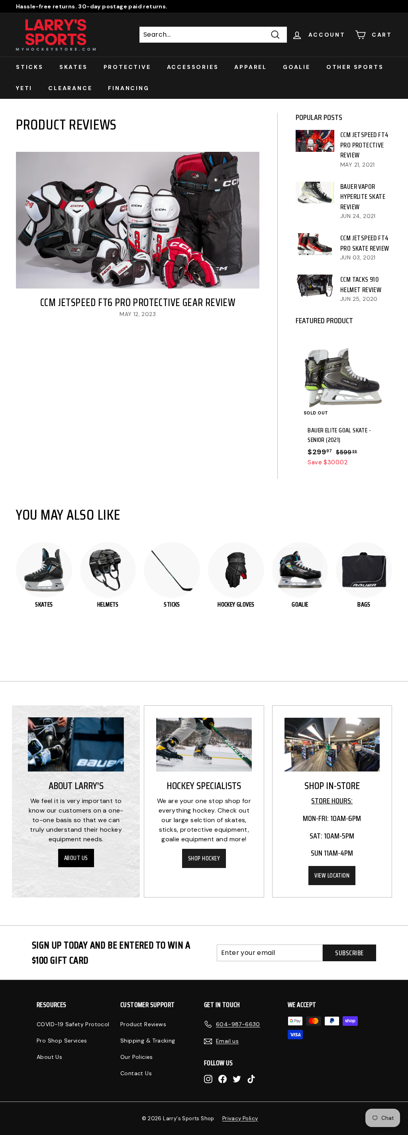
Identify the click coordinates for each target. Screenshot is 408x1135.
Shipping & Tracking (147, 1040)
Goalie (296, 67)
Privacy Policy (240, 1118)
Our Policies (136, 1056)
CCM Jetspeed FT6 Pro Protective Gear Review (137, 302)
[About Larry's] (76, 744)
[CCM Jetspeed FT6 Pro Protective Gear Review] (137, 220)
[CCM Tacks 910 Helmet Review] (315, 285)
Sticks (29, 67)
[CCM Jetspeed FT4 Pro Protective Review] (315, 140)
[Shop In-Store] (332, 745)
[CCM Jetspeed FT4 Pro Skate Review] (315, 244)
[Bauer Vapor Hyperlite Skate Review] (315, 192)
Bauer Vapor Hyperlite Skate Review (362, 196)
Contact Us (136, 1073)
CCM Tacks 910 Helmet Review (360, 284)
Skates (73, 67)
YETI (24, 88)
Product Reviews (143, 1024)
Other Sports (355, 67)
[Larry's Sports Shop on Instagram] (208, 1078)
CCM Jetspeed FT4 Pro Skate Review (364, 243)
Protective (127, 67)
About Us (76, 858)
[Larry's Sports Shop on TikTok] (251, 1078)
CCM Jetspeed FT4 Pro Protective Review (364, 145)
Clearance (70, 88)
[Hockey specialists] (203, 745)
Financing (128, 88)
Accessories (193, 67)
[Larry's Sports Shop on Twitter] (237, 1078)
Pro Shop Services (62, 1040)
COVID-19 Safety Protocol (73, 1024)
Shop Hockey (204, 858)
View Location (331, 875)
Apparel (250, 67)
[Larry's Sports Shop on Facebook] (222, 1078)
